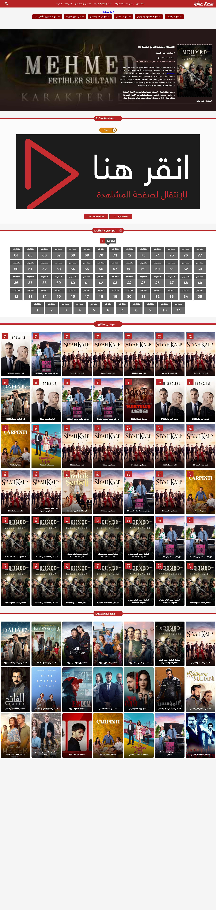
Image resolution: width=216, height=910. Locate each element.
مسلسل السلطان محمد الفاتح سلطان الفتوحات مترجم (154, 61)
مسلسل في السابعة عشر (100, 16)
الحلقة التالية (121, 216)
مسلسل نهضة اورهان (83, 3)
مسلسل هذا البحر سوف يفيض (149, 16)
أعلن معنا (68, 3)
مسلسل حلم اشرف (174, 16)
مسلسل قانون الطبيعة (75, 16)
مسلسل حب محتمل (123, 16)
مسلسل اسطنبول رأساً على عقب (47, 16)
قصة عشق (140, 3)
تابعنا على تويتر (108, 12)
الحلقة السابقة (96, 216)
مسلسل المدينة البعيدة (103, 3)
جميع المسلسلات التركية (124, 3)
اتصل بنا (59, 3)
